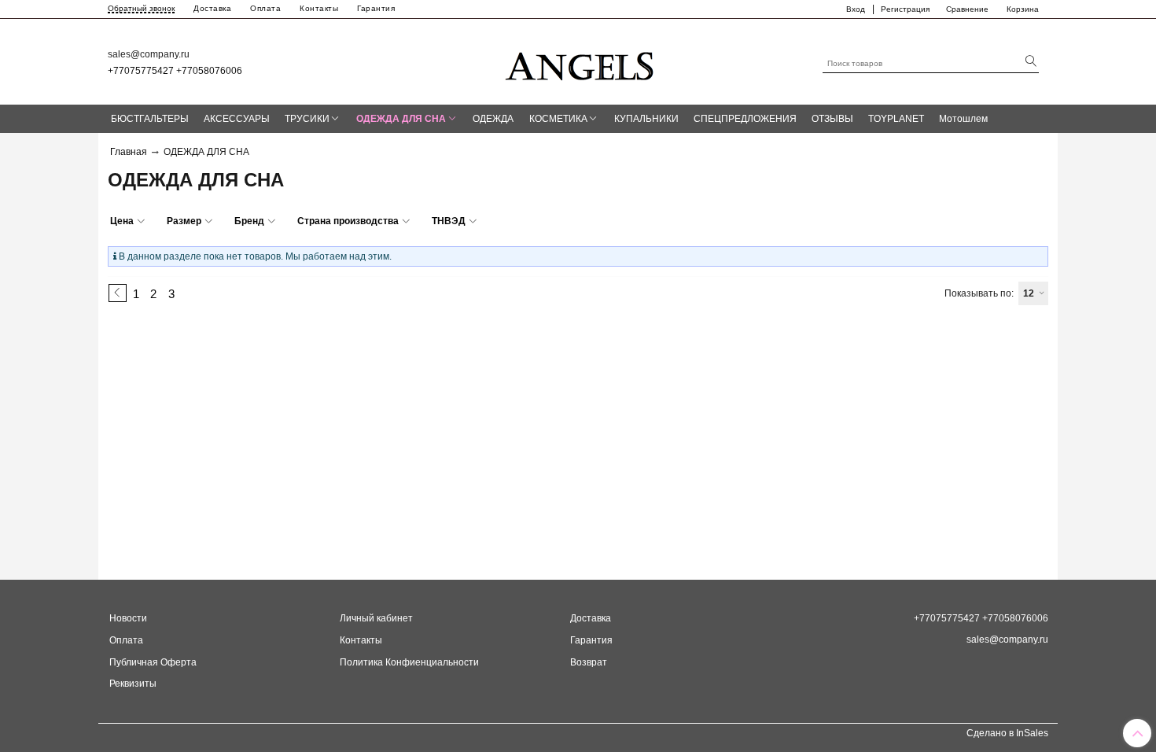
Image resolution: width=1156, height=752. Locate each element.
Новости (128, 618)
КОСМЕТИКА (558, 118)
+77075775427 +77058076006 (175, 70)
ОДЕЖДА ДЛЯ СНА (401, 118)
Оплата (265, 8)
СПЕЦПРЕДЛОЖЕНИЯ (745, 118)
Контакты (319, 8)
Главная (128, 151)
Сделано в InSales (1007, 733)
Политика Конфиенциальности (409, 662)
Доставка (212, 8)
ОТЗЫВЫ (832, 118)
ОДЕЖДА (493, 118)
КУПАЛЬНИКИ (646, 118)
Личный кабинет (376, 618)
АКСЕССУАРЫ (237, 118)
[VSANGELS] (581, 60)
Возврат (588, 662)
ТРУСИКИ (307, 118)
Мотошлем (963, 118)
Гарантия (376, 8)
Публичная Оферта (153, 662)
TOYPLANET (896, 118)
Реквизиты (132, 683)
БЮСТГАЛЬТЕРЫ (150, 118)
